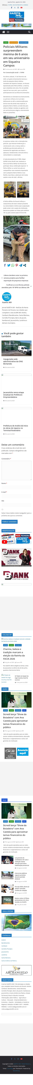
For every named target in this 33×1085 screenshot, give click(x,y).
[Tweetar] (8, 265)
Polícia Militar (13, 42)
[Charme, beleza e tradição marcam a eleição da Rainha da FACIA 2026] (16, 640)
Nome (4, 483)
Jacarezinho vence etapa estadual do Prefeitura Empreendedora (13, 394)
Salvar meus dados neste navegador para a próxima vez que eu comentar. (16, 514)
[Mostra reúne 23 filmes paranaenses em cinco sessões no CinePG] (7, 901)
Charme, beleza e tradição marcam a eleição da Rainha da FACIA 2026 (14, 654)
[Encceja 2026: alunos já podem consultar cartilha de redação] (7, 890)
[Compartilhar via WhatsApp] (12, 265)
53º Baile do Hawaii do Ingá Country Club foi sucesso (22, 678)
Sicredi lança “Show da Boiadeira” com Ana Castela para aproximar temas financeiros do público (15, 721)
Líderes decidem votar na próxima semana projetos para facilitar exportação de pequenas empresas (16, 278)
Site (2, 501)
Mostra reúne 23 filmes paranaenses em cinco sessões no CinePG (22, 900)
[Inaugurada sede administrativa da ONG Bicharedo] (16, 342)
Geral (24, 710)
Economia (18, 710)
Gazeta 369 (22, 69)
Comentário (6, 459)
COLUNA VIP (18, 645)
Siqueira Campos (24, 42)
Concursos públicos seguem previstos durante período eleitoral (21, 876)
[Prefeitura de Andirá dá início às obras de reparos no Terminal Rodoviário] (16, 408)
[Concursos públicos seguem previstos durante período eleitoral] (7, 877)
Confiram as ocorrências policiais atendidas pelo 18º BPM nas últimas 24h (15, 286)
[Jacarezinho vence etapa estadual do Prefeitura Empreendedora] (16, 375)
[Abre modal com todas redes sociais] (24, 265)
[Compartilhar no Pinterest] (16, 265)
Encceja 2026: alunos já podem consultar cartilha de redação (22, 888)
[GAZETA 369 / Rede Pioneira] (3, 32)
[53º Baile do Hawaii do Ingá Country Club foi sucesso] (7, 679)
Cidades (6, 42)
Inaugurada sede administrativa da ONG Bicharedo (13, 361)
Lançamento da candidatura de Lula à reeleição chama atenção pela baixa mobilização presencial (22, 861)
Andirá (5, 645)
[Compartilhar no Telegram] (20, 265)
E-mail (4, 492)
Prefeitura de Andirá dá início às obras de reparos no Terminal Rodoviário (15, 428)
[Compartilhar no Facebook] (5, 265)
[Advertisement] (16, 613)
